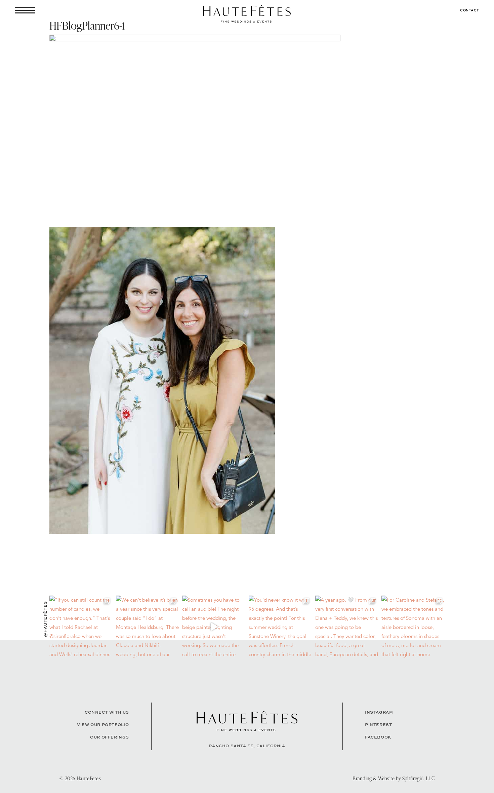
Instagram (379, 712)
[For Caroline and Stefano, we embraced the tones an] (413, 627)
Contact (469, 10)
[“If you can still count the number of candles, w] (81, 627)
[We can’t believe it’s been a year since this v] (147, 627)
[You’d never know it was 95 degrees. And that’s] (280, 627)
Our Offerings (109, 737)
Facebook (378, 737)
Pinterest (378, 724)
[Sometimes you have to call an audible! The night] (213, 627)
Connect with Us (107, 712)
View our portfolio (103, 724)
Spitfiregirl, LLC (418, 778)
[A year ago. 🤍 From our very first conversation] (346, 627)
